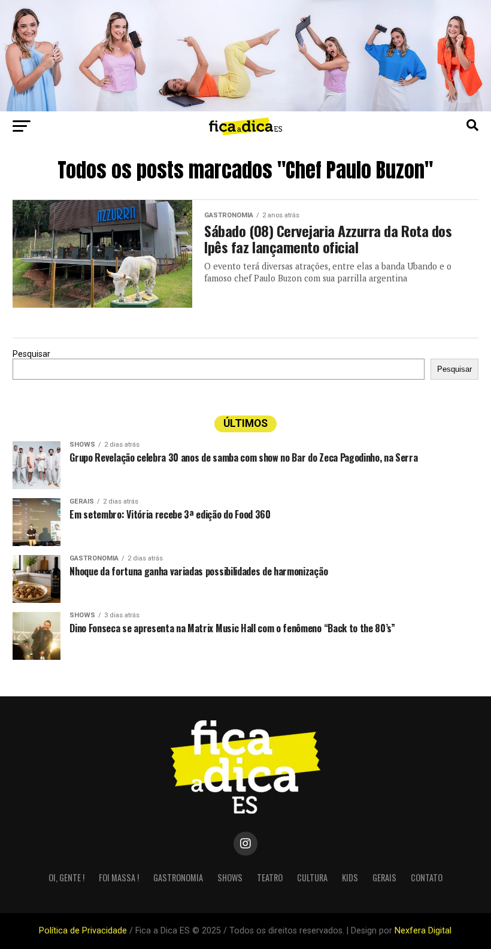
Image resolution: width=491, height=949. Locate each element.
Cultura (312, 877)
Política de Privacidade (83, 931)
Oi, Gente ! (66, 877)
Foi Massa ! (119, 877)
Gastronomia (178, 877)
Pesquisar (31, 354)
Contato (426, 877)
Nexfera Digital (423, 931)
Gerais (384, 877)
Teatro (270, 877)
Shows (230, 877)
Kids (350, 877)
